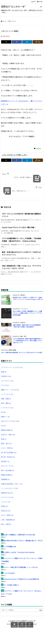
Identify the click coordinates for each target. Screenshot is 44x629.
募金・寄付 (6, 443)
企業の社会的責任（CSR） (11, 484)
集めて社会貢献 (7, 470)
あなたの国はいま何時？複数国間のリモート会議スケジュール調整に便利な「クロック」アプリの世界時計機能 (27, 313)
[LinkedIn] (27, 41)
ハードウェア (7, 394)
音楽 (3, 439)
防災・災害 (6, 524)
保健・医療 (6, 399)
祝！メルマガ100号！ (8, 573)
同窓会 (4, 506)
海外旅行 (5, 461)
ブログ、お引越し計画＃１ (10, 585)
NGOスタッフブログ (10, 421)
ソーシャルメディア (9, 488)
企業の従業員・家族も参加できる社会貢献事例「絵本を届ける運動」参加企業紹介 (27, 326)
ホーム (4, 21)
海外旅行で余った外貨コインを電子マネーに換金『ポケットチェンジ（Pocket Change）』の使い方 (28, 298)
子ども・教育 (7, 515)
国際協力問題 (6, 475)
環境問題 (5, 479)
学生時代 (6, 376)
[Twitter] (6, 41)
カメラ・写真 (6, 448)
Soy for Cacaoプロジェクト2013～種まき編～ (19, 227)
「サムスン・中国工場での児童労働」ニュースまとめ (19, 567)
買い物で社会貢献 (8, 452)
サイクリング (7, 497)
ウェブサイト (7, 381)
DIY (3, 425)
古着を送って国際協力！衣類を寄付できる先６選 (18, 535)
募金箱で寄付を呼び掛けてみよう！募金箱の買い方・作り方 (21, 540)
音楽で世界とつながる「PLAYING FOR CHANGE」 (18, 552)
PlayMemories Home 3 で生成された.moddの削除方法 (20, 579)
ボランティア (7, 466)
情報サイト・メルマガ (10, 390)
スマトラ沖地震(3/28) (8, 546)
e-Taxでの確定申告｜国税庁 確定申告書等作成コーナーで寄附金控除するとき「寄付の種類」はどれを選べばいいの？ (28, 340)
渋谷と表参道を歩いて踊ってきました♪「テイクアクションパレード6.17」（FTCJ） (21, 267)
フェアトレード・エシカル (12, 367)
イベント (13, 21)
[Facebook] (17, 41)
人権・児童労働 (8, 520)
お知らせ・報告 (8, 434)
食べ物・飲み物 (8, 457)
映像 (3, 372)
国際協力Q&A (7, 493)
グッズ (5, 385)
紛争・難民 (6, 403)
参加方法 (5, 511)
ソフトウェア (7, 408)
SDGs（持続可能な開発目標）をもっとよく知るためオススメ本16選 (21, 352)
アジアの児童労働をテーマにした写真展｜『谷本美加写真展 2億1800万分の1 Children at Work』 (21, 239)
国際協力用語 (6, 430)
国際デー (5, 417)
